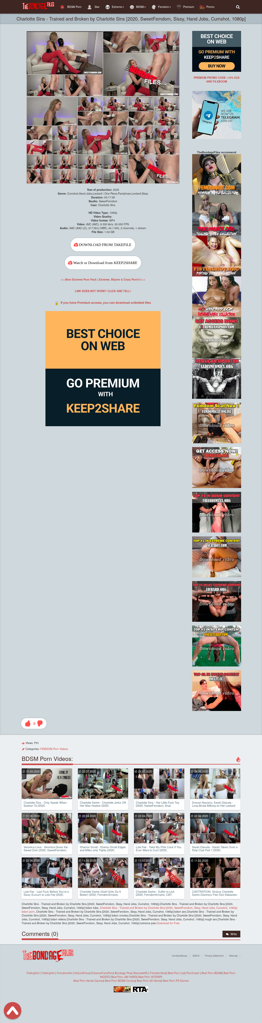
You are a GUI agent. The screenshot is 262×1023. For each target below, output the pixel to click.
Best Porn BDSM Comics (120, 981)
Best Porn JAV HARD (124, 977)
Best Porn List (176, 973)
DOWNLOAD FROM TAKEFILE (105, 245)
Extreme (117, 7)
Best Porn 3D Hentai (149, 981)
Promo (210, 7)
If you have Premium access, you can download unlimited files (106, 302)
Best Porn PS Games (176, 981)
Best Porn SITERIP (149, 977)
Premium (188, 7)
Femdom (163, 7)
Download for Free (168, 923)
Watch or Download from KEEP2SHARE (105, 263)
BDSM (140, 7)
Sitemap (233, 955)
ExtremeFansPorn (102, 973)
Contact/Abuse (179, 955)
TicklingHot (48, 973)
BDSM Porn (74, 7)
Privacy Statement (214, 955)
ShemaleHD (140, 973)
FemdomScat (158, 973)
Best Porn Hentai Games (88, 981)
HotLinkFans (82, 973)
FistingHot (33, 973)
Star (97, 7)
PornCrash (193, 973)
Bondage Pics (123, 973)
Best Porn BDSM (212, 973)
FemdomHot (64, 973)
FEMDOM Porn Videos (54, 749)
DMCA (196, 955)
